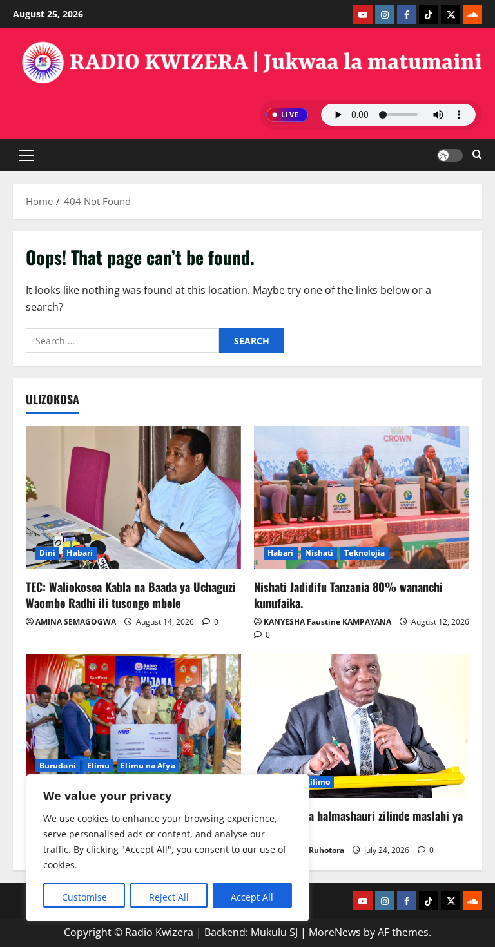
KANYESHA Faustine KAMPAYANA (327, 621)
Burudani (57, 765)
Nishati (319, 552)
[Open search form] (477, 155)
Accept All (252, 897)
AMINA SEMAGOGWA (75, 621)
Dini (47, 552)
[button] (27, 155)
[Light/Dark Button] (450, 155)
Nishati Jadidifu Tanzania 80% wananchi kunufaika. (348, 594)
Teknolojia (364, 552)
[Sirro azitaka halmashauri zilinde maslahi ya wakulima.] (361, 726)
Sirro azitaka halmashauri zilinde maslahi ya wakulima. (358, 823)
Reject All (169, 897)
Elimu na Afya (148, 765)
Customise (84, 897)
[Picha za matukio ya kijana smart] (133, 726)
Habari (79, 552)
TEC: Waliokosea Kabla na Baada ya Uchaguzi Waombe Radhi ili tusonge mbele (131, 594)
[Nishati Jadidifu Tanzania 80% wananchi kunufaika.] (361, 498)
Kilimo (318, 781)
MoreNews (335, 932)
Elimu (98, 765)
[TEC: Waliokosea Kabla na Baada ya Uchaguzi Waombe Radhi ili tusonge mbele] (133, 498)
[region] (167, 847)
